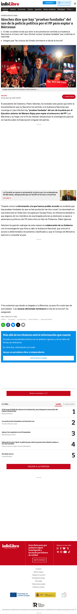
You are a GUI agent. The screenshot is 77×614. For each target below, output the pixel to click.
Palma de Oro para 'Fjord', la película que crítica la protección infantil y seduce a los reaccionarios (30, 443)
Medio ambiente (49, 9)
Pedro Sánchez (33, 319)
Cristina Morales (7, 456)
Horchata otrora (7, 454)
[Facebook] (60, 548)
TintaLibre (71, 9)
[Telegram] (58, 552)
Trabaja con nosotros (38, 575)
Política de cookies (38, 587)
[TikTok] (69, 552)
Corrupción (11, 319)
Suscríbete (49, 2)
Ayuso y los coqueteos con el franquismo (16, 432)
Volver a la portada (38, 466)
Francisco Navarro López (9, 424)
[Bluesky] (64, 548)
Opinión (13, 9)
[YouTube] (65, 552)
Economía (21, 9)
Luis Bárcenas (21, 319)
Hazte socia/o (39, 560)
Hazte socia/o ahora (38, 358)
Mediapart (61, 9)
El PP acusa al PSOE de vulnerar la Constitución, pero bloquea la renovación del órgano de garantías (30, 410)
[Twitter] (68, 548)
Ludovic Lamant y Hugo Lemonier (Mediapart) (16, 446)
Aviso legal (38, 581)
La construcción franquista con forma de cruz (18, 421)
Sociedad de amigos (38, 578)
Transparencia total (63, 5)
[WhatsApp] (58, 548)
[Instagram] (61, 552)
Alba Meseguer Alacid (9, 434)
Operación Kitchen (46, 319)
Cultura (30, 9)
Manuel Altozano (7, 413)
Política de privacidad (38, 584)
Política (5, 9)
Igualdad (38, 9)
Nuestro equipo (38, 572)
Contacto (38, 569)
